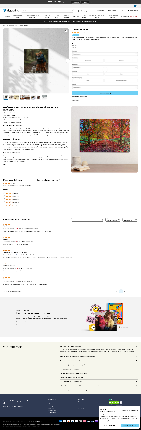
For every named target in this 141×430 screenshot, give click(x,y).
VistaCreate (18, 6)
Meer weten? (21, 323)
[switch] (132, 6)
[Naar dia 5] (27, 97)
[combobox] (46, 11)
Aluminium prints (23, 25)
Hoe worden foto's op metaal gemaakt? (71, 346)
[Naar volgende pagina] (136, 291)
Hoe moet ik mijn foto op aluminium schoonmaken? (74, 373)
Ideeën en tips (51, 408)
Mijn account (51, 401)
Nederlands (76, 2)
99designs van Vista (8, 6)
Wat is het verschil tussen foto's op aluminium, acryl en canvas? (77, 356)
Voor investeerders (82, 406)
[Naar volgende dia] (68, 61)
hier (95, 21)
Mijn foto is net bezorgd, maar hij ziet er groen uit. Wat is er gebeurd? (79, 385)
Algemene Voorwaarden (29, 421)
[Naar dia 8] (44, 97)
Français (85, 2)
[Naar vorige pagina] (116, 291)
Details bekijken (95, 39)
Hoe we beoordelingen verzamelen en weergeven (17, 185)
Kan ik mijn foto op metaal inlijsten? (70, 360)
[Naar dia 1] (5, 97)
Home (4, 25)
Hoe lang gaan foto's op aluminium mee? (71, 381)
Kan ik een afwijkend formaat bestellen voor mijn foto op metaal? (78, 390)
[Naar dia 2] (11, 97)
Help (49, 403)
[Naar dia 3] (16, 97)
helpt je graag (12, 406)
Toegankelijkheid (52, 410)
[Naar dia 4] (22, 97)
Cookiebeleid (118, 421)
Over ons (80, 401)
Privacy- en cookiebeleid (18, 421)
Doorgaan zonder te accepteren (129, 410)
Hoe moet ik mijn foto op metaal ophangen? (72, 365)
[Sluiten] (91, 2)
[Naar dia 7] (38, 97)
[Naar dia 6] (33, 97)
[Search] (101, 219)
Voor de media (81, 408)
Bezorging (50, 406)
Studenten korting (52, 412)
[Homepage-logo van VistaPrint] (11, 10)
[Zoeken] (71, 10)
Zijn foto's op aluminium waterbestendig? (71, 377)
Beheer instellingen (109, 425)
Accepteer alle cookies (129, 425)
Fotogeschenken (13, 25)
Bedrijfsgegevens (39, 421)
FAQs (4, 164)
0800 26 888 (6, 421)
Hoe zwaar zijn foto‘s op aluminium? (70, 369)
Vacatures (80, 403)
